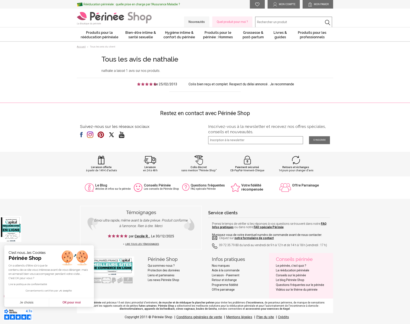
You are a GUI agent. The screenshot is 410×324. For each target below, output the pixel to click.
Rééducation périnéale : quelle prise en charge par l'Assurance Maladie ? (131, 4)
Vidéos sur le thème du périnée (297, 289)
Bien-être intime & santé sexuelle (140, 35)
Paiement (232, 275)
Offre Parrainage (305, 185)
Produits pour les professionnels (312, 35)
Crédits (283, 317)
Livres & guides (280, 35)
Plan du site (265, 317)
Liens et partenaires (161, 275)
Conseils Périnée (157, 185)
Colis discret (198, 167)
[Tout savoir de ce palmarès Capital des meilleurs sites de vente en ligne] (109, 265)
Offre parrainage (223, 289)
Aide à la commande (226, 270)
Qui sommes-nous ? (161, 265)
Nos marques (221, 265)
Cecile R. (142, 236)
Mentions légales (239, 317)
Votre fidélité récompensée (252, 187)
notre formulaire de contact (254, 238)
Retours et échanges (295, 167)
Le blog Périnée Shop (290, 280)
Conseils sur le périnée (291, 275)
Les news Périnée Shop (163, 280)
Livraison (150, 167)
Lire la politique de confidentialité (28, 284)
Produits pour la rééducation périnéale (99, 35)
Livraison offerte (101, 167)
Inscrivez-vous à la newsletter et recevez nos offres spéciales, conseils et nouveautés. (267, 129)
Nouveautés (197, 22)
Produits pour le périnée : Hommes (218, 35)
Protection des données (164, 270)
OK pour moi (71, 302)
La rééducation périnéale (292, 270)
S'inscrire (319, 140)
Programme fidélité (225, 285)
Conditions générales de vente (199, 317)
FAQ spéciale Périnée (269, 227)
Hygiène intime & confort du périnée (179, 35)
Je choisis (27, 302)
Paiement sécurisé (247, 167)
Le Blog (101, 185)
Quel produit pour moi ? (232, 22)
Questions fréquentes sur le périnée (300, 285)
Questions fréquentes (208, 185)
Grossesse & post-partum (253, 35)
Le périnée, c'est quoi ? (291, 265)
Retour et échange (224, 280)
